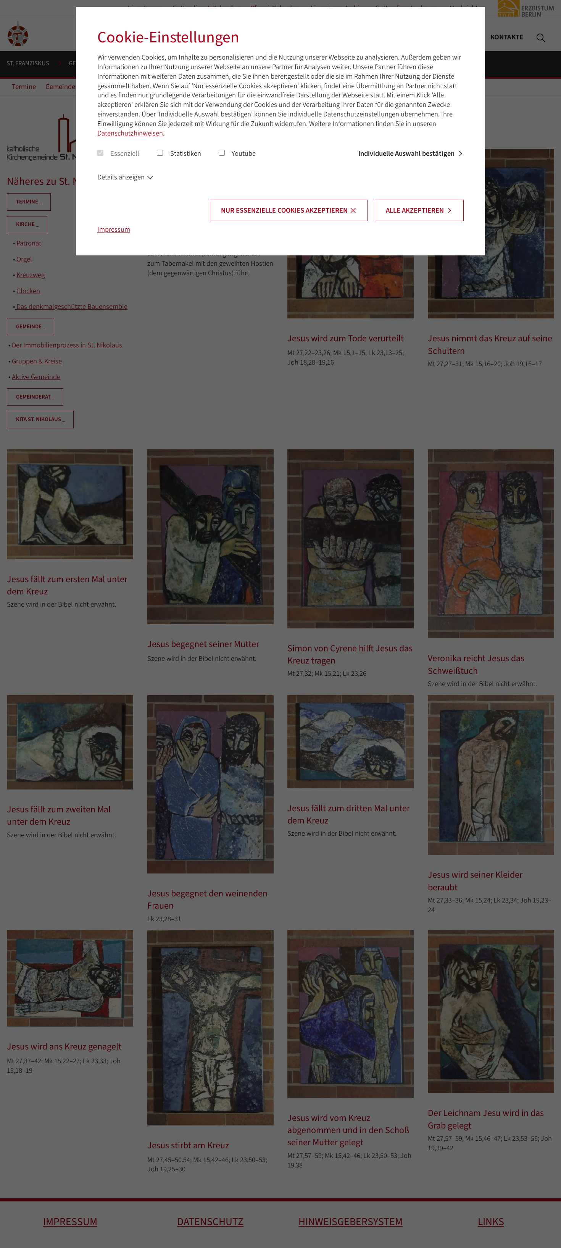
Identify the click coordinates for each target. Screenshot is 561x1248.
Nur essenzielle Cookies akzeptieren (284, 210)
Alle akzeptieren (415, 210)
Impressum (113, 229)
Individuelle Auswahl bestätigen (406, 153)
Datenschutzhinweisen (130, 133)
